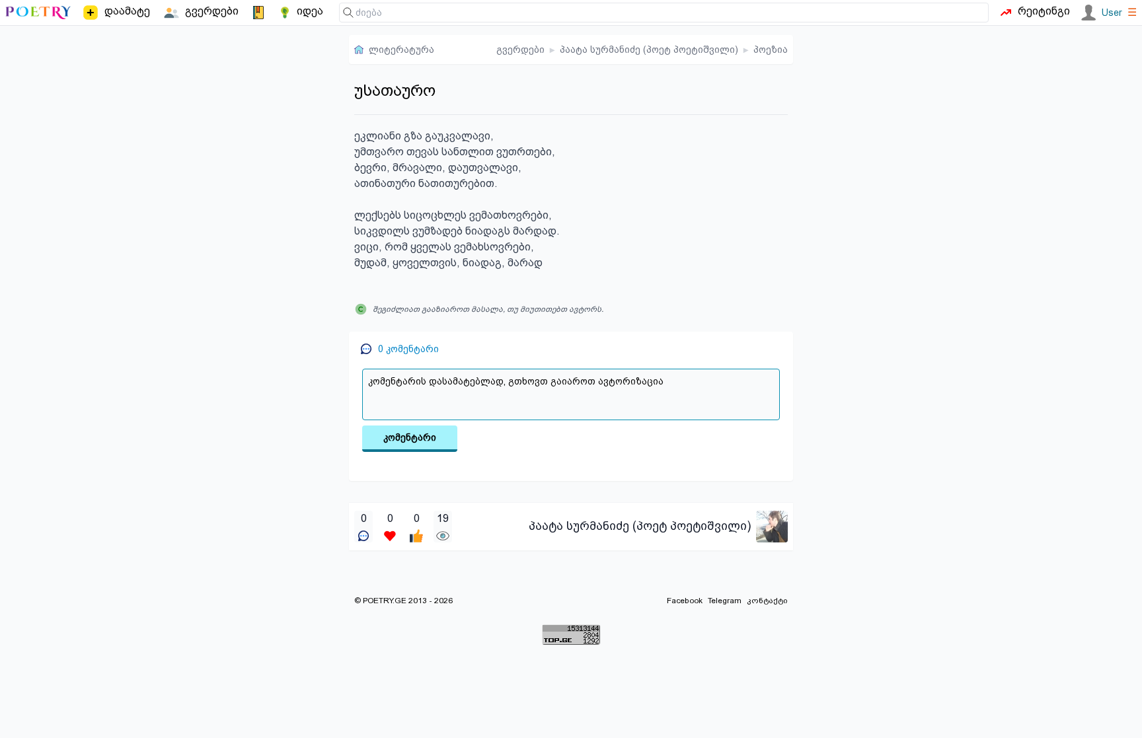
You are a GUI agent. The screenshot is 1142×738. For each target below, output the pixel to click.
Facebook (685, 600)
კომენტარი (409, 437)
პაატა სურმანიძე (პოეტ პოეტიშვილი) (649, 49)
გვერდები (520, 49)
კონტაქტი (767, 600)
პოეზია (770, 49)
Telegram (725, 600)
